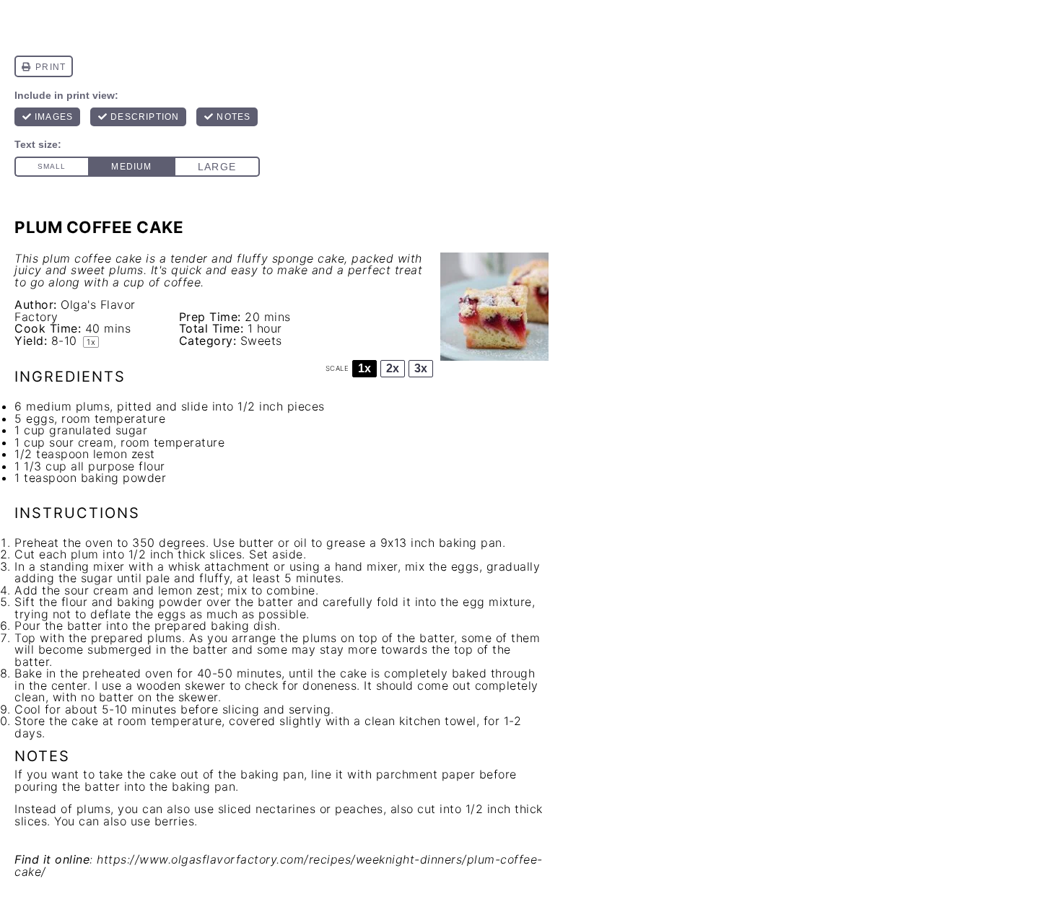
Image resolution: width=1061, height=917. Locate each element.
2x (392, 368)
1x (364, 368)
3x (420, 368)
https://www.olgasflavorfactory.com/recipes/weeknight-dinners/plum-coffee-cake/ (278, 865)
